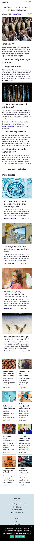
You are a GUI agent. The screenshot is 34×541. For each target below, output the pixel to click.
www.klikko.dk (18, 512)
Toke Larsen (8, 308)
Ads (17, 521)
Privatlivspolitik (20, 537)
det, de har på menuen (9, 126)
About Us (17, 524)
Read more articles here (17, 169)
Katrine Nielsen (9, 263)
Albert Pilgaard (17, 14)
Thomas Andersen (10, 218)
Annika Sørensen (9, 351)
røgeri (30, 14)
